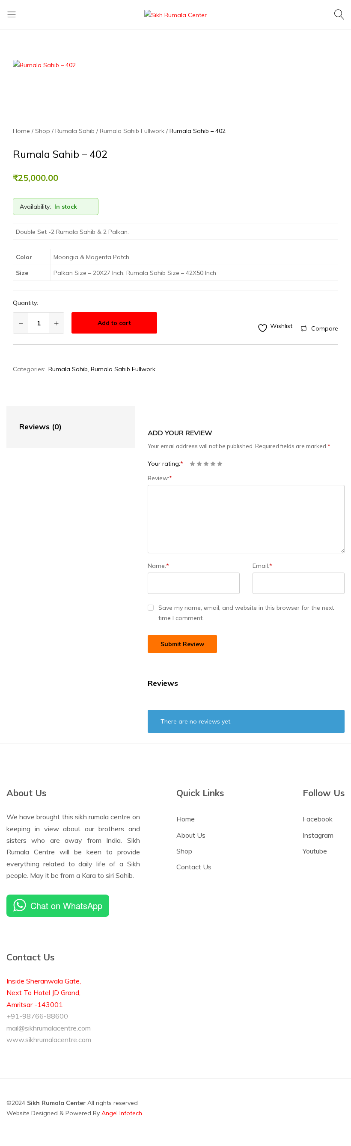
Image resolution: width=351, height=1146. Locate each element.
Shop (184, 851)
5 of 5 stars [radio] (220, 464)
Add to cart (114, 323)
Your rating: (165, 463)
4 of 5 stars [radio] (213, 464)
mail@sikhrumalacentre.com (48, 1028)
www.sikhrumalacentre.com (48, 1039)
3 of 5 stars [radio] (206, 464)
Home (185, 819)
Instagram (318, 835)
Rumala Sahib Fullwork (123, 369)
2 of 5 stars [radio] (199, 464)
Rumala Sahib (68, 369)
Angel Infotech (121, 1113)
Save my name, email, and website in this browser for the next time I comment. (246, 613)
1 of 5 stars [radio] (192, 464)
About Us (190, 835)
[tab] (62, 427)
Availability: (35, 206)
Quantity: (25, 303)
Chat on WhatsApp (66, 905)
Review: (160, 478)
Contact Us (193, 866)
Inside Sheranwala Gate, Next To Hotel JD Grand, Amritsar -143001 (43, 993)
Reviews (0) (40, 426)
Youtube (315, 851)
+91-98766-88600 (37, 1016)
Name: (158, 566)
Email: (262, 566)
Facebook (318, 819)
